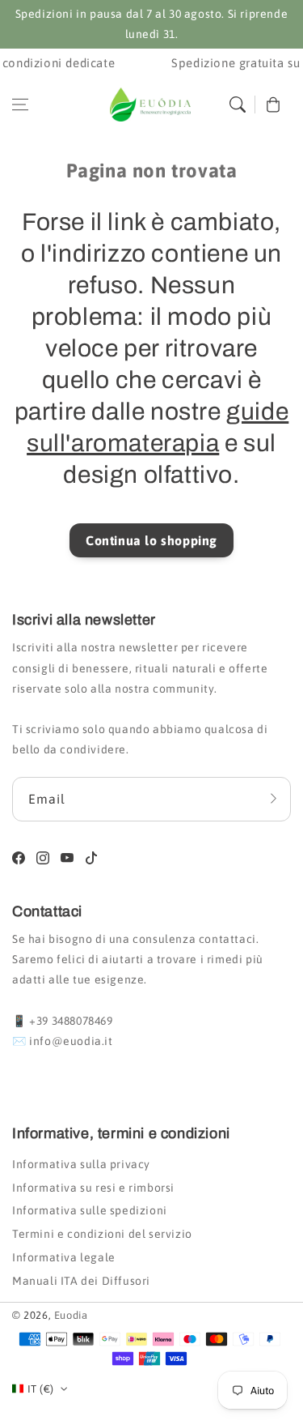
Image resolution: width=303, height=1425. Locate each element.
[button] (20, 104)
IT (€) (40, 1389)
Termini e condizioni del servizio (102, 1233)
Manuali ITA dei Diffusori (81, 1280)
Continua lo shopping (151, 540)
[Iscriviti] (273, 799)
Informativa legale (64, 1257)
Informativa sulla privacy (81, 1164)
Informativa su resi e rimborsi (93, 1187)
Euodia (71, 1315)
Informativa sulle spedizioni (89, 1210)
